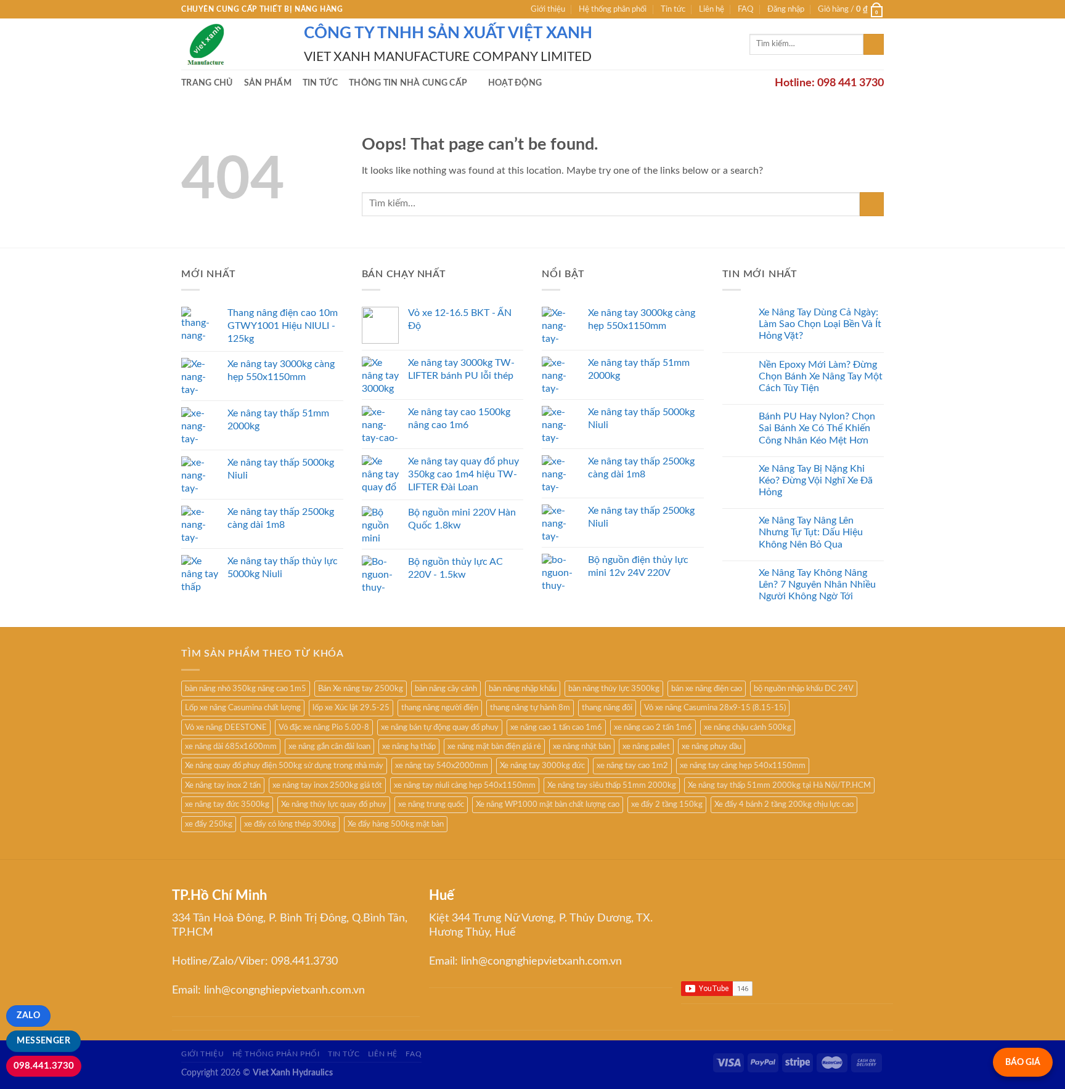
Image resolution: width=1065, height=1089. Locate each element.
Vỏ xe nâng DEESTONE (226, 727)
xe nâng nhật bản (582, 746)
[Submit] (873, 44)
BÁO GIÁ (1022, 1062)
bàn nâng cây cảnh (446, 688)
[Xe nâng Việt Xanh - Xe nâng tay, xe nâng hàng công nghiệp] (233, 44)
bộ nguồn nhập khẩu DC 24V (804, 688)
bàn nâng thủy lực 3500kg (613, 688)
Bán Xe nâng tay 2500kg (360, 688)
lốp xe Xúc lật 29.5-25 (351, 707)
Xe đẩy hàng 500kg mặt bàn (396, 824)
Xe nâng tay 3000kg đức (542, 765)
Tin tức (673, 9)
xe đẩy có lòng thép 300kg (290, 824)
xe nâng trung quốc (431, 804)
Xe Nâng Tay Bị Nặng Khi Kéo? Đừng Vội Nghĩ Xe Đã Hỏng (816, 480)
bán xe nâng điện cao (706, 688)
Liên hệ (711, 9)
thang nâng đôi (607, 707)
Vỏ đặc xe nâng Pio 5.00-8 (324, 727)
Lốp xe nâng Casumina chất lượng (243, 707)
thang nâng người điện (439, 707)
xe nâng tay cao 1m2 (632, 765)
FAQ (745, 9)
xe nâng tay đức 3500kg (227, 804)
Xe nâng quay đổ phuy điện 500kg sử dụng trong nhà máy (284, 765)
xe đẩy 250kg (208, 824)
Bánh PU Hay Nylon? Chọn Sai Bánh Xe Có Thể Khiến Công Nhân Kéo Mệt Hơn (817, 428)
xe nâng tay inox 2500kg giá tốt (327, 785)
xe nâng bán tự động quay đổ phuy (440, 727)
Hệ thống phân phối (613, 9)
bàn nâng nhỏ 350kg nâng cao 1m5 (245, 688)
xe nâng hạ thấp (409, 746)
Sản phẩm (268, 82)
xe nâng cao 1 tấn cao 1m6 (556, 727)
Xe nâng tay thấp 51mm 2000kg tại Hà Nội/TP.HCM (779, 785)
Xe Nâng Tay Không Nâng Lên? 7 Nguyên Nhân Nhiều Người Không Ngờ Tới (817, 584)
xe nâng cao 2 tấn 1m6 (653, 727)
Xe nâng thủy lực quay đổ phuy (333, 804)
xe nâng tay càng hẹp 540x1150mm (743, 765)
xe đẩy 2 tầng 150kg (667, 804)
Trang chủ (207, 82)
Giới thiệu (548, 9)
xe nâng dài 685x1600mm (231, 746)
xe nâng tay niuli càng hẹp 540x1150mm (465, 785)
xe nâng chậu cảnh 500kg (747, 727)
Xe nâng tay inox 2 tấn (223, 785)
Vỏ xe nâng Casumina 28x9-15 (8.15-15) (715, 707)
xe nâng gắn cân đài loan (329, 746)
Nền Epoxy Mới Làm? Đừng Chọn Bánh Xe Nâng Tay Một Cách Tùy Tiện (821, 376)
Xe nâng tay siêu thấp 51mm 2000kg (611, 785)
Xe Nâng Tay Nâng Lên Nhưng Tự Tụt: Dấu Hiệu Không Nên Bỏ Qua (811, 532)
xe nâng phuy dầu (711, 746)
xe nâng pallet (646, 746)
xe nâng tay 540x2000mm (441, 765)
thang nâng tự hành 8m (530, 707)
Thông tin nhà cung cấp (408, 82)
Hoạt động (515, 82)
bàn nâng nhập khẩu (523, 688)
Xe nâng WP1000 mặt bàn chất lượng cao (547, 804)
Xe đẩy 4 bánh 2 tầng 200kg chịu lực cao (784, 804)
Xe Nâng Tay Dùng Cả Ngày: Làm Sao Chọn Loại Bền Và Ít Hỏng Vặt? (820, 324)
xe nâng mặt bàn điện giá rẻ (494, 746)
